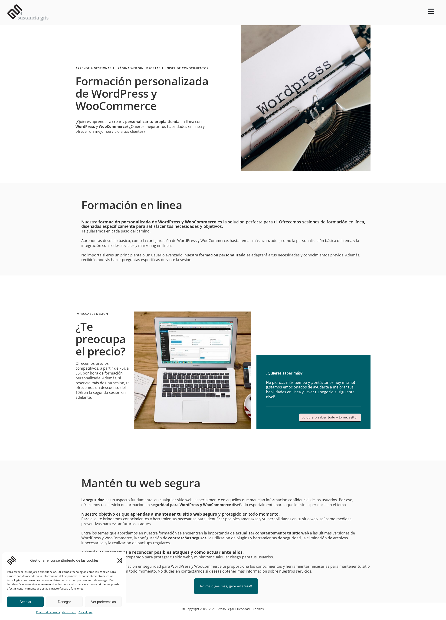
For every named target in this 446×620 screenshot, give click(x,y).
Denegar (64, 602)
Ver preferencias (103, 602)
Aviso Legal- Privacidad (234, 609)
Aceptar (25, 602)
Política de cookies (48, 612)
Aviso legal (69, 612)
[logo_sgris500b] (28, 6)
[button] (119, 560)
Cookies (258, 609)
